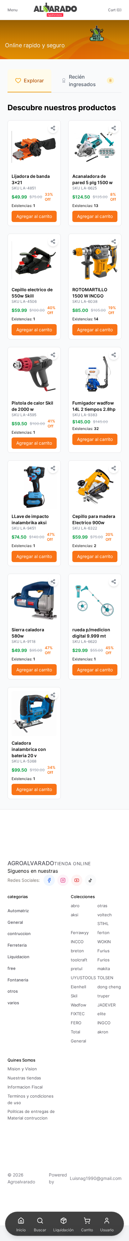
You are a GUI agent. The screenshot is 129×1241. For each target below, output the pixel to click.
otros (13, 991)
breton (77, 950)
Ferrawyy (80, 932)
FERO (76, 1022)
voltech (104, 914)
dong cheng (109, 986)
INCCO (77, 941)
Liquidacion (18, 956)
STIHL (103, 923)
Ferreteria (17, 945)
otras (102, 905)
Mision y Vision (22, 1068)
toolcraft (79, 959)
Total (75, 1031)
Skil (74, 995)
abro (75, 905)
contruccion (19, 933)
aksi (74, 914)
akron (102, 1031)
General (15, 922)
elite (101, 1013)
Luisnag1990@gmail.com (95, 1178)
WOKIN (104, 941)
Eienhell (78, 986)
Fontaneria (18, 979)
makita (103, 968)
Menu (13, 10)
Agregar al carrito (34, 216)
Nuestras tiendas (24, 1077)
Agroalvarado (31, 863)
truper (103, 995)
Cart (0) (114, 10)
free (12, 968)
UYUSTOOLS (83, 977)
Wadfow (78, 1004)
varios (13, 1002)
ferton (103, 932)
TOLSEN (105, 977)
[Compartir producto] (53, 128)
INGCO (104, 1022)
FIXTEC (78, 1013)
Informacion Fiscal (25, 1086)
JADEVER (106, 1004)
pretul (76, 968)
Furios (103, 959)
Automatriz (18, 910)
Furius (103, 950)
